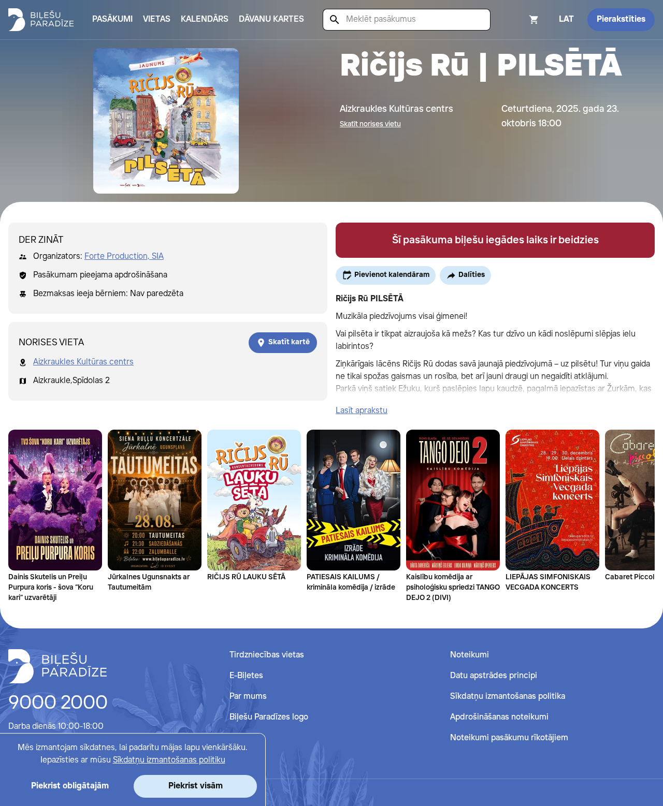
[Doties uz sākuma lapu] (41, 19)
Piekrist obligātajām (70, 786)
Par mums (248, 696)
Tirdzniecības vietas (266, 655)
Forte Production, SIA (124, 256)
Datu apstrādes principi (493, 676)
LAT (566, 19)
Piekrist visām (195, 786)
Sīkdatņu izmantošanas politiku (169, 760)
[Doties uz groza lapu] (520, 19)
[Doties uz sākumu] (57, 666)
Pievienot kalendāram (391, 275)
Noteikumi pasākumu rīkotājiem (509, 738)
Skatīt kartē (289, 342)
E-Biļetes (246, 676)
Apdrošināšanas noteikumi (499, 717)
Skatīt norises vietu (370, 124)
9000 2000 (58, 703)
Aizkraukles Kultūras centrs (83, 362)
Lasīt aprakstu (361, 411)
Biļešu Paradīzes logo (268, 717)
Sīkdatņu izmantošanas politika (507, 696)
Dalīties (471, 275)
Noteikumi (469, 655)
